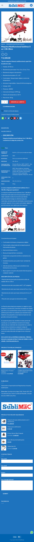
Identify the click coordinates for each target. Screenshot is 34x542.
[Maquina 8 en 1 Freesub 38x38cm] (8, 359)
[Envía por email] (11, 118)
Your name (4, 458)
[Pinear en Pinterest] (14, 118)
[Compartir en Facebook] (5, 118)
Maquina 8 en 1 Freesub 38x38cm (7, 371)
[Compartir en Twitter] (8, 118)
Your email (4, 465)
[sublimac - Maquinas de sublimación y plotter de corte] (17, 5)
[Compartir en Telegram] (20, 118)
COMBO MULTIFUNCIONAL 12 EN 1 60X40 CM (25, 371)
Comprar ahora (9, 106)
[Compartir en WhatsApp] (2, 118)
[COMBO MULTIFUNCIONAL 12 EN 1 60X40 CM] (25, 359)
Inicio (3, 44)
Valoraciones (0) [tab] (6, 131)
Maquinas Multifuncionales (15, 44)
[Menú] (2, 5)
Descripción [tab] (5, 128)
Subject (3, 472)
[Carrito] (31, 5)
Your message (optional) (7, 479)
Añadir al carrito (17, 102)
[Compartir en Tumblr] (17, 118)
